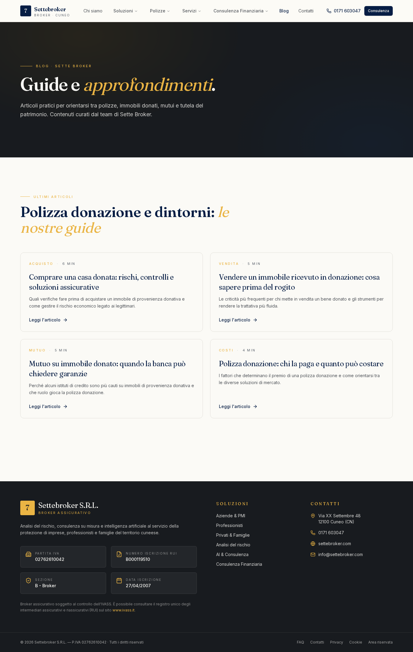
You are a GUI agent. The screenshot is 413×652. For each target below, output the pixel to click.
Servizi (189, 10)
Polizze (157, 10)
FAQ (300, 642)
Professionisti (229, 525)
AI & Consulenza (232, 554)
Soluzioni (123, 10)
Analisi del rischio (233, 544)
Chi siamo (92, 10)
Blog (284, 10)
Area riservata (380, 642)
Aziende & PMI (230, 515)
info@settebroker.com (340, 554)
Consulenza (378, 10)
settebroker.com (334, 543)
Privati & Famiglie (233, 535)
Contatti (306, 10)
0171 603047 (347, 10)
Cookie (355, 642)
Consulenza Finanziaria (238, 10)
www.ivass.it (123, 610)
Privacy (336, 642)
